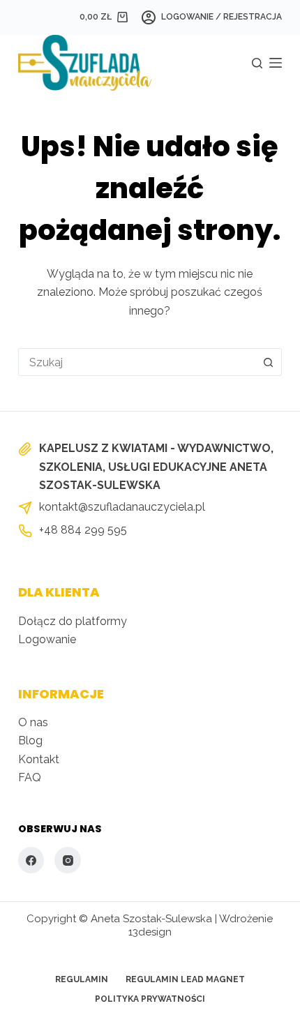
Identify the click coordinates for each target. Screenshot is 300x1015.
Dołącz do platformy (72, 621)
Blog (30, 740)
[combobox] (137, 362)
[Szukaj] (257, 63)
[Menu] (275, 63)
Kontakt (38, 759)
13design (150, 932)
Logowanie (47, 639)
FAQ (29, 777)
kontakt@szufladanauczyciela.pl (122, 506)
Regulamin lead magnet (185, 979)
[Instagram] (67, 860)
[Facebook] (31, 860)
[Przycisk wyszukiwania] (268, 362)
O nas (33, 722)
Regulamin (81, 979)
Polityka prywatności (150, 999)
